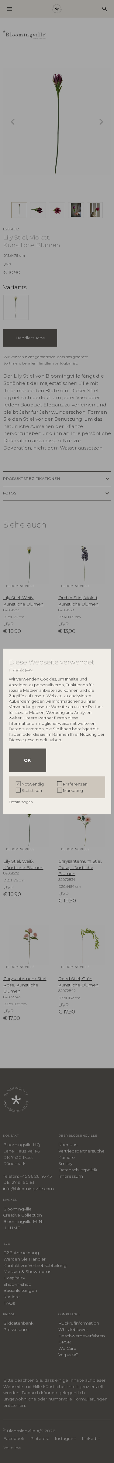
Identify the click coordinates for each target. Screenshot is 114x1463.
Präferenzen (75, 784)
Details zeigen (21, 801)
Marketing (73, 790)
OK (27, 760)
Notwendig (33, 784)
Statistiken (32, 790)
